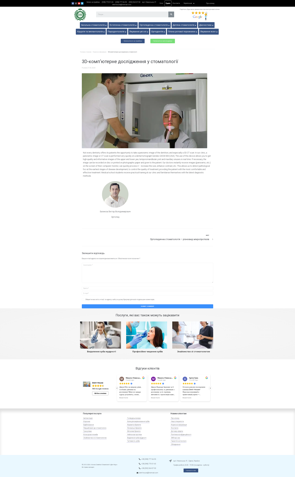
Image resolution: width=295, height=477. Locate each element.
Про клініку (210, 3)
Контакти (176, 3)
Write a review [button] (100, 393)
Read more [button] (123, 398)
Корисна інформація (99, 52)
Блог (161, 3)
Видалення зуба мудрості (101, 351)
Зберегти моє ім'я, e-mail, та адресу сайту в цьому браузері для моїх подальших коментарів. (120, 299)
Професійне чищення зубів (147, 351)
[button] (133, 41)
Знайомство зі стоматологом (193, 351)
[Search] (171, 14)
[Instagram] (76, 3)
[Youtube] (79, 3)
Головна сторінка (85, 52)
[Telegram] (82, 3)
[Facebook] (73, 3)
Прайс (168, 3)
